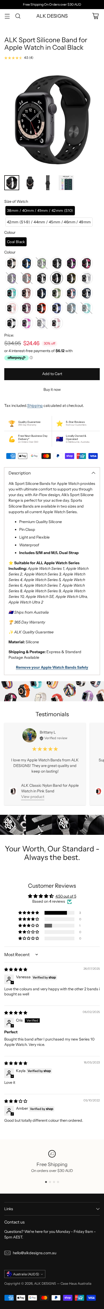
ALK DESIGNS (45, 1283)
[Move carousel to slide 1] (46, 1182)
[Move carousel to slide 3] (54, 1182)
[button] (40, 210)
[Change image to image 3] (48, 182)
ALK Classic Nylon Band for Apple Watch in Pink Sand (50, 788)
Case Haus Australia (76, 1283)
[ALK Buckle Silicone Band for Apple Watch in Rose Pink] (98, 791)
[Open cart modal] (95, 15)
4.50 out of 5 (65, 896)
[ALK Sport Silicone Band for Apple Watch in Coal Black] (52, 119)
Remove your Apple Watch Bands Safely (52, 667)
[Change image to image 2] (29, 182)
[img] (15, 969)
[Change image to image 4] (66, 182)
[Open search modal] (17, 15)
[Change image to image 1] (11, 182)
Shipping (35, 405)
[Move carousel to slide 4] (58, 1182)
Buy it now (52, 389)
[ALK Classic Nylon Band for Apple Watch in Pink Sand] (13, 791)
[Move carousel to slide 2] (50, 1182)
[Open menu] (7, 15)
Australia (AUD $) (26, 1274)
